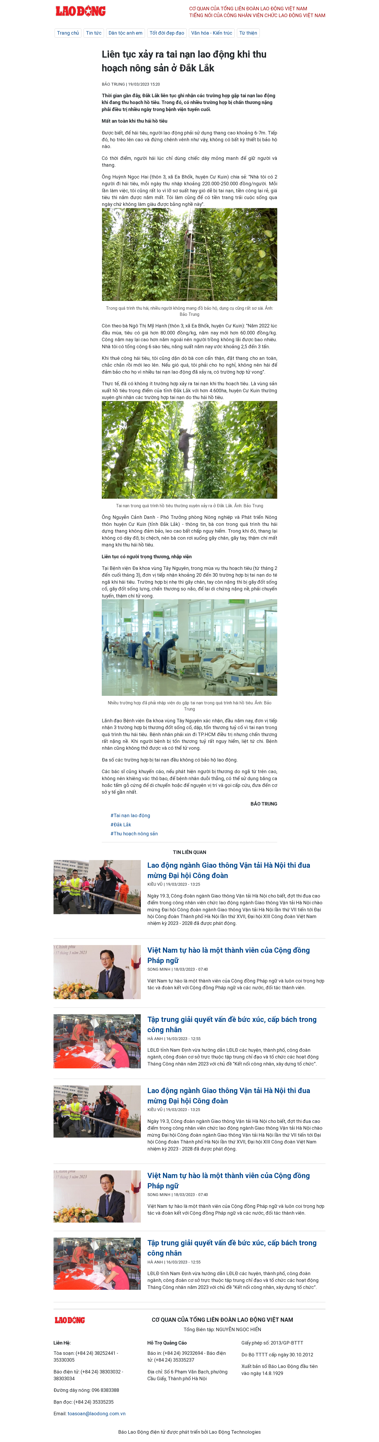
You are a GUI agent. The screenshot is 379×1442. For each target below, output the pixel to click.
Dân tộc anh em (126, 33)
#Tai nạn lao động (130, 815)
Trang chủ (68, 33)
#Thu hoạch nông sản (134, 833)
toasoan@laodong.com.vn (97, 1413)
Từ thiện (248, 33)
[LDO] (97, 888)
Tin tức (94, 33)
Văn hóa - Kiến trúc (211, 33)
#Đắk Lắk (121, 824)
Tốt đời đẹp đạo (167, 33)
